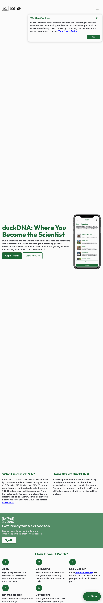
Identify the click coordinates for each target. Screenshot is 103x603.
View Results (33, 255)
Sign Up (9, 540)
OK (93, 37)
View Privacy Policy (67, 31)
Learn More (8, 502)
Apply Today (12, 255)
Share (94, 596)
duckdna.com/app (84, 572)
